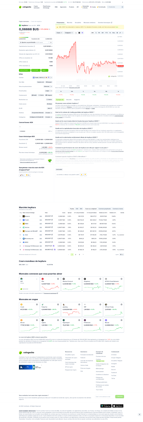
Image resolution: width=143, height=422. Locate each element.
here (117, 27)
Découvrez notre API (74, 87)
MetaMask (72, 158)
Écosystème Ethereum (117, 151)
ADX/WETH (48, 249)
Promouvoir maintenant (50, 293)
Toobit (93, 108)
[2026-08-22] (117, 33)
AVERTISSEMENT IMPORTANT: (27, 410)
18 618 (25, 2)
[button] (41, 82)
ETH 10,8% (98, 2)
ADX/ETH (47, 246)
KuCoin (88, 108)
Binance (69, 107)
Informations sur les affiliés (25, 209)
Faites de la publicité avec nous (28, 162)
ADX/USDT (48, 216)
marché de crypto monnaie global (64, 151)
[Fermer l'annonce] (37, 279)
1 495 (41, 2)
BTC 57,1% (92, 2)
